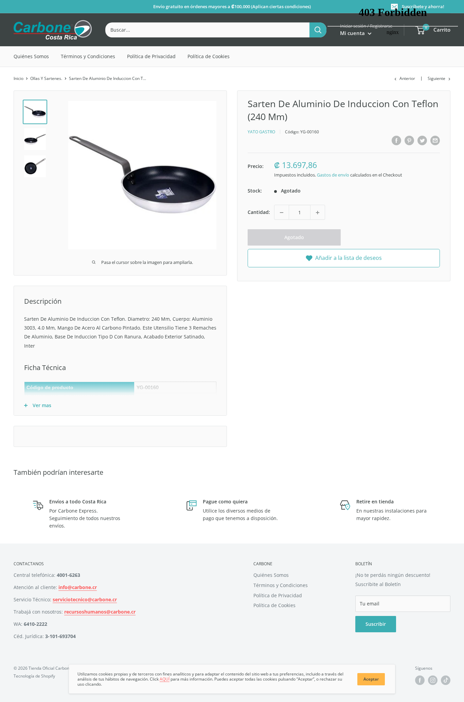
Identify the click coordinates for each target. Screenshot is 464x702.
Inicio (18, 78)
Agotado (294, 237)
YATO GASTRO (261, 132)
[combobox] (207, 29)
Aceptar (371, 679)
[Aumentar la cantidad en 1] (317, 212)
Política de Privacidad (151, 56)
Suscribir (375, 624)
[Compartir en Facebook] (396, 140)
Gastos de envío (333, 175)
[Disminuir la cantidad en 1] (281, 212)
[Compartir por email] (435, 140)
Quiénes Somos (31, 56)
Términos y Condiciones (88, 56)
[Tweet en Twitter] (422, 140)
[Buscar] (317, 29)
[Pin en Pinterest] (409, 140)
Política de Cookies (209, 56)
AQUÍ (164, 679)
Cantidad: (259, 212)
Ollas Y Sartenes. (46, 78)
